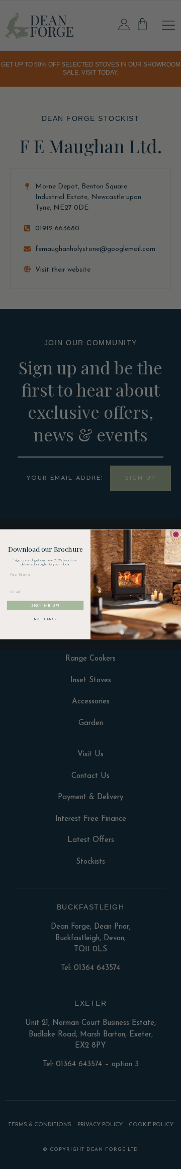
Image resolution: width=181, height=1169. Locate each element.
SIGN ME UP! (45, 605)
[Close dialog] (175, 534)
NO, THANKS (45, 619)
